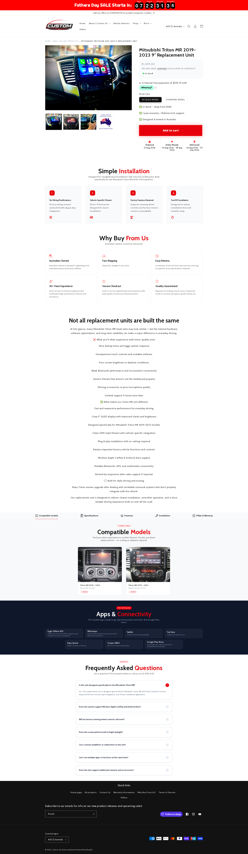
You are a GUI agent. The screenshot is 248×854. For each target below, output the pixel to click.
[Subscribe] (93, 814)
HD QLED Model (150, 99)
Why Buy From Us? (146, 792)
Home (48, 41)
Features (128, 515)
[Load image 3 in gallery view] (88, 122)
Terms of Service (167, 792)
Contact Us (105, 792)
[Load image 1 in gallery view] (54, 122)
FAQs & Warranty (204, 515)
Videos (124, 797)
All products (91, 792)
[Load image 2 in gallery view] (71, 122)
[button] (99, 23)
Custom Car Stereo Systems (64, 850)
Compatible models (48, 515)
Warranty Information (124, 792)
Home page (76, 792)
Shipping (162, 68)
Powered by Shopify (84, 850)
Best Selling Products (66, 41)
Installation (164, 515)
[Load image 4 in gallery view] (106, 122)
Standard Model (175, 99)
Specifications (91, 515)
